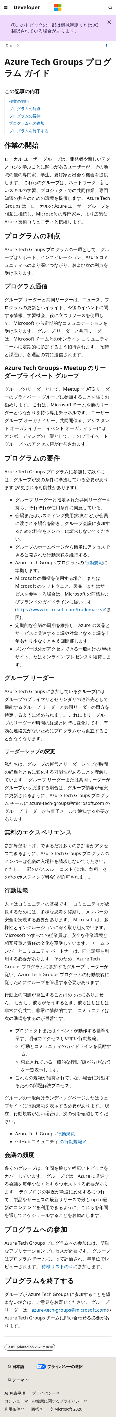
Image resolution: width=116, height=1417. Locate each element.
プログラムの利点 (25, 108)
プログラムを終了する (28, 130)
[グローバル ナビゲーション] (5, 8)
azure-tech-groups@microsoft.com (69, 1310)
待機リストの (55, 1266)
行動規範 (94, 562)
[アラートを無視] (109, 22)
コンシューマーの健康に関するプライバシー (44, 1401)
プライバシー (44, 1393)
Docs (10, 45)
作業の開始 (19, 101)
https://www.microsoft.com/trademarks (59, 609)
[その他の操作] (106, 45)
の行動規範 (71, 1141)
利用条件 (12, 1409)
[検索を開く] (110, 8)
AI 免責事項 (15, 1393)
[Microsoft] (58, 7)
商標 (35, 1409)
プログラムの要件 (25, 116)
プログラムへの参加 (26, 123)
